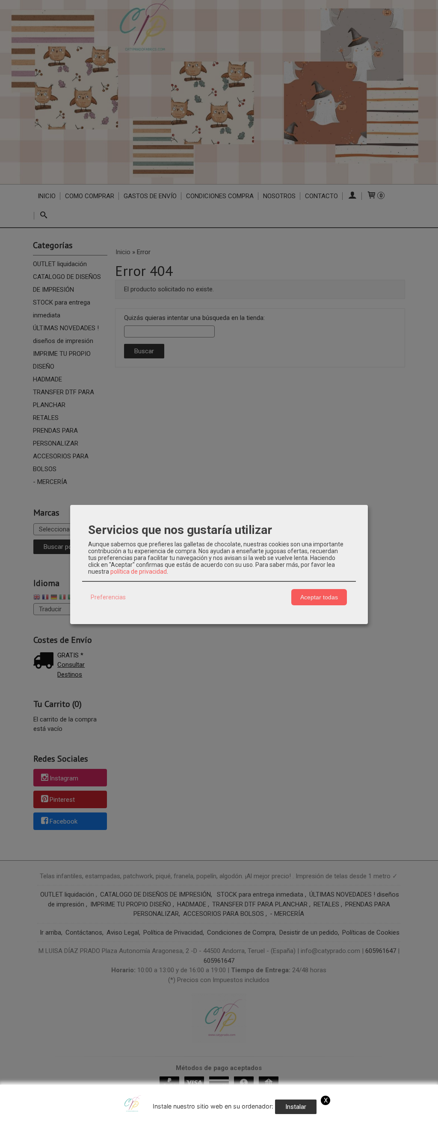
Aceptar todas (319, 597)
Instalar (295, 1107)
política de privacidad (138, 571)
